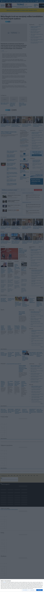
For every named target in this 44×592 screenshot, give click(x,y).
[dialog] (22, 585)
